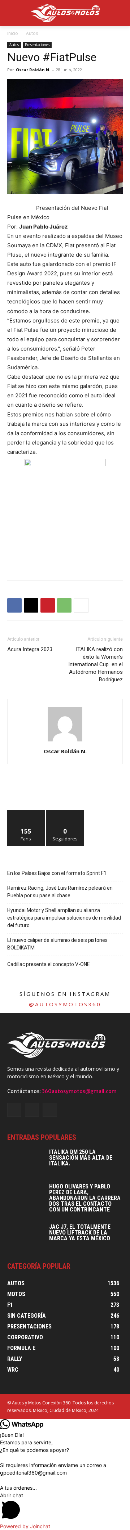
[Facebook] (14, 605)
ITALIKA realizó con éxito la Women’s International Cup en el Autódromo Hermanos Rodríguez (95, 664)
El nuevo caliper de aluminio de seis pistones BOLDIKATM (57, 944)
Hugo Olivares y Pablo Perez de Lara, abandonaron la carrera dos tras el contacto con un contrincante (85, 1198)
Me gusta (26, 813)
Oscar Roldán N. (33, 69)
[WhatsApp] (64, 605)
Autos (32, 33)
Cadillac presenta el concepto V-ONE (48, 964)
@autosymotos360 (65, 1004)
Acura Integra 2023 (29, 649)
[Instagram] (32, 1110)
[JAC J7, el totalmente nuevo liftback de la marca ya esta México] (25, 1236)
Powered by (25, 1526)
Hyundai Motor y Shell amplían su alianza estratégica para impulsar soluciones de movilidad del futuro (64, 917)
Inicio (12, 33)
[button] (65, 1506)
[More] (81, 605)
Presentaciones (37, 44)
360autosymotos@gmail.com (79, 1091)
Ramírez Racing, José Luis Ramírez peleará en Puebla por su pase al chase (60, 891)
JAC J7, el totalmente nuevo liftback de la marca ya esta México (79, 1232)
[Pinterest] (47, 605)
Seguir (65, 813)
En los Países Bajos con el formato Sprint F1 (57, 873)
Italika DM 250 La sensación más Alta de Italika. (80, 1157)
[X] (31, 605)
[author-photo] (65, 741)
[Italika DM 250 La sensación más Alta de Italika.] (25, 1161)
